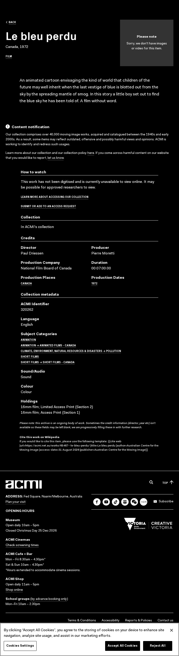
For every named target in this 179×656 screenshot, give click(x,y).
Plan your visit (16, 502)
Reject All (157, 645)
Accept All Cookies (123, 645)
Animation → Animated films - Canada (48, 345)
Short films (30, 356)
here (90, 153)
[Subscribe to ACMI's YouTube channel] (106, 502)
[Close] (171, 630)
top (165, 483)
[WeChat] (134, 502)
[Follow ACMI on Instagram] (125, 502)
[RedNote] (143, 502)
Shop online (14, 590)
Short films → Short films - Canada (48, 362)
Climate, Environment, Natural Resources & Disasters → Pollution (71, 351)
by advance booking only (49, 599)
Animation (28, 339)
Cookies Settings (20, 645)
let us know (56, 158)
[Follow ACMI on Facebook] (97, 502)
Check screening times (22, 545)
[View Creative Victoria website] (148, 525)
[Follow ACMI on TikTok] (115, 502)
